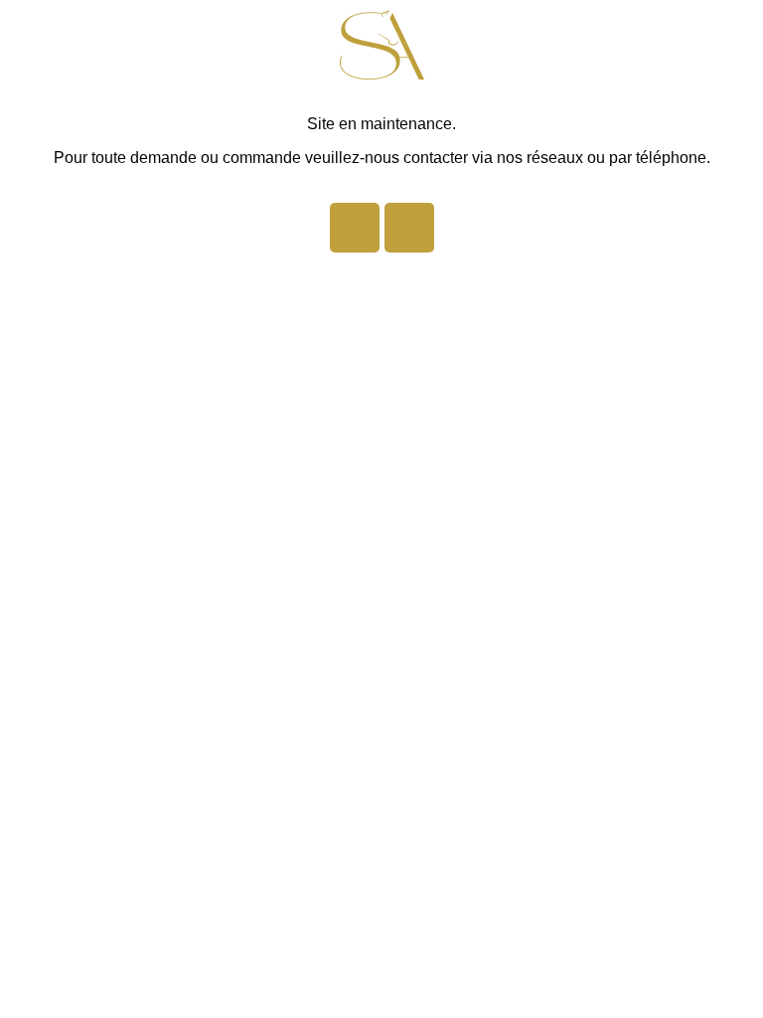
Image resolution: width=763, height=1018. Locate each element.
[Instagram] (409, 228)
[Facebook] (355, 228)
